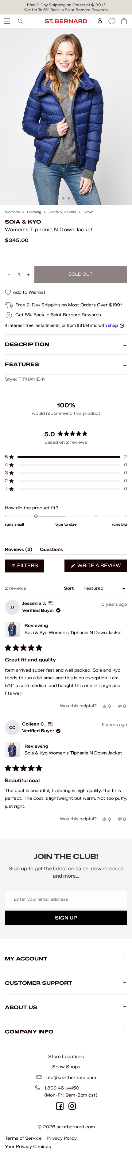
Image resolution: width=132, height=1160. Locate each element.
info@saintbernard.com (70, 1077)
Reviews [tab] (19, 550)
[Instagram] (72, 1106)
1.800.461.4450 (61, 1088)
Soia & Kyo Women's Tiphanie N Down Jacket (73, 632)
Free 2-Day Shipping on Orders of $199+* (66, 4)
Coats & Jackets (62, 212)
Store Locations (66, 1056)
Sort (69, 588)
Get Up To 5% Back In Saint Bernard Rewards (66, 9)
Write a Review (101, 567)
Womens (12, 212)
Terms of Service (23, 1138)
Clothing (34, 212)
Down (88, 212)
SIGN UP (66, 918)
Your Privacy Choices (28, 1146)
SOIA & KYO (23, 222)
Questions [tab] (51, 550)
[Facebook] (60, 1106)
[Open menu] (6, 21)
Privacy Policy (62, 1138)
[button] (66, 457)
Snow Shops (66, 1066)
